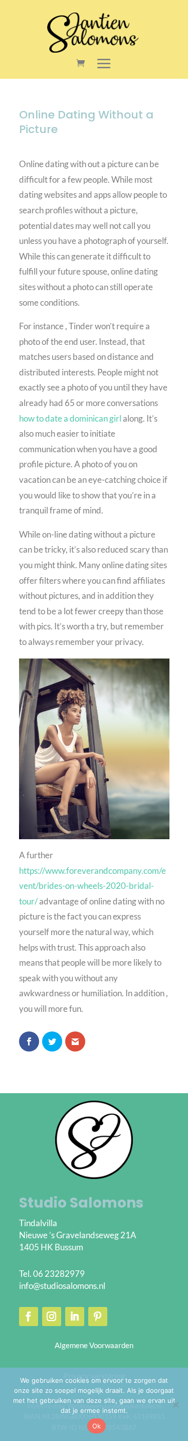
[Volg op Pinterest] (97, 1316)
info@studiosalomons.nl (62, 1285)
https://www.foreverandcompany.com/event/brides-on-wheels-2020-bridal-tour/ (92, 885)
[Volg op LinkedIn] (74, 1316)
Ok (96, 1426)
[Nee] (175, 1404)
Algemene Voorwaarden (94, 1345)
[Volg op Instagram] (51, 1316)
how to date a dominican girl (70, 418)
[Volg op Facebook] (28, 1316)
